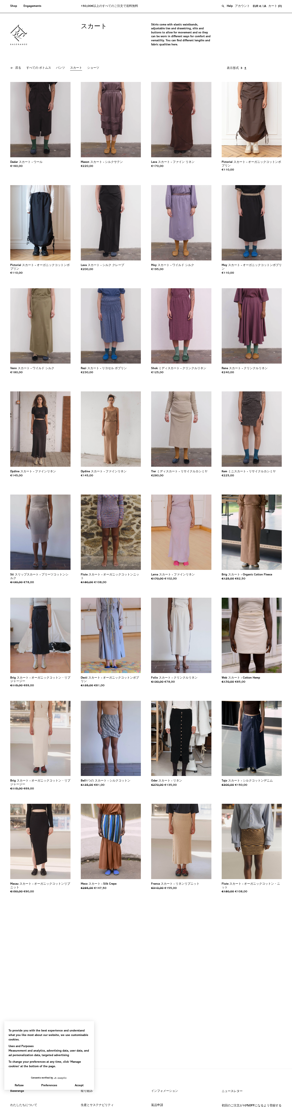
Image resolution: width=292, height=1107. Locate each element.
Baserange (17, 1091)
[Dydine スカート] (40, 429)
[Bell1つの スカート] (111, 738)
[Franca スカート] (181, 841)
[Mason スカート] (111, 119)
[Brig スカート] (252, 532)
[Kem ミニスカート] (252, 429)
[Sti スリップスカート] (40, 532)
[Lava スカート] (181, 119)
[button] (15, 6)
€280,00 (157, 475)
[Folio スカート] (181, 635)
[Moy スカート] (181, 222)
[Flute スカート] (111, 532)
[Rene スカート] (252, 326)
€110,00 (228, 170)
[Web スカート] (252, 635)
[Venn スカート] (40, 326)
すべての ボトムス (38, 68)
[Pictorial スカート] (252, 119)
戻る (18, 68)
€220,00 (87, 166)
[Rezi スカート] (111, 326)
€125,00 (157, 372)
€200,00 (87, 269)
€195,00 (157, 269)
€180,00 (16, 372)
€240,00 (228, 372)
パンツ (60, 68)
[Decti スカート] (111, 635)
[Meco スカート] (111, 841)
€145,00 (16, 475)
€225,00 (228, 475)
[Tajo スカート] (252, 738)
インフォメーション (164, 1091)
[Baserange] (20, 34)
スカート (76, 68)
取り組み (87, 1091)
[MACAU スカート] (40, 841)
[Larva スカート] (181, 532)
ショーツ (93, 68)
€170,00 (157, 166)
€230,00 (87, 372)
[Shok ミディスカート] (181, 326)
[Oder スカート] (181, 738)
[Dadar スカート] (40, 119)
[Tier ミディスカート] (181, 429)
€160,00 (16, 166)
